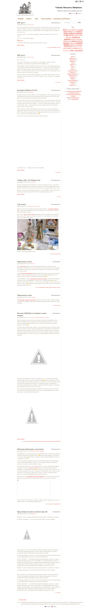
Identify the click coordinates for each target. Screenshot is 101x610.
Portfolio (20, 19)
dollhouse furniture (33, 441)
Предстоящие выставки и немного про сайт (32, 512)
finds (78, 35)
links (59, 503)
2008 (33, 214)
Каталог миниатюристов (27, 273)
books (78, 29)
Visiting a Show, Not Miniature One (28, 180)
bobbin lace (73, 29)
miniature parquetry (68, 46)
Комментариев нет (55, 22)
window (69, 50)
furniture (80, 35)
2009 (30, 214)
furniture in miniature (49, 287)
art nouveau (69, 29)
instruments (73, 39)
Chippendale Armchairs (74, 93)
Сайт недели (21, 204)
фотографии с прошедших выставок (38, 278)
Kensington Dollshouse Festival (27, 90)
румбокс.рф (31, 467)
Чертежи (23, 266)
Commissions (72, 59)
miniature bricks (72, 43)
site (59, 287)
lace (79, 39)
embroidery (71, 35)
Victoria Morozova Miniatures (68, 7)
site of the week (58, 253)
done (27, 441)
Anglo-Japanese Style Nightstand (74, 91)
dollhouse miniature (53, 47)
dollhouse (70, 31)
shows (59, 47)
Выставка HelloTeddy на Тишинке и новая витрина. (31, 314)
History (72, 66)
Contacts (28, 19)
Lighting (72, 69)
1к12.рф (36, 467)
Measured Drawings (72, 70)
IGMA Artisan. (76, 97)
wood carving (79, 50)
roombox (69, 48)
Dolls (72, 62)
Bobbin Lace (72, 58)
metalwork (80, 41)
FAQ (36, 19)
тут (33, 267)
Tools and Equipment (72, 80)
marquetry (74, 41)
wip (71, 50)
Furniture (72, 64)
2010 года (26, 214)
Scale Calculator (46, 19)
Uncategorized (32, 263)
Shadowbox (38, 317)
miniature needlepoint (76, 45)
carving (81, 30)
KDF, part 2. (21, 55)
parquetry (80, 46)
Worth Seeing (31, 24)
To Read (72, 78)
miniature (54, 287)
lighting (65, 41)
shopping (75, 48)
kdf (57, 47)
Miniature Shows (32, 206)
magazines (69, 41)
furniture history (69, 37)
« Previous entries (22, 599)
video (67, 50)
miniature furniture (57, 441)
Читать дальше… (21, 45)
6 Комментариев (56, 313)
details (29, 441)
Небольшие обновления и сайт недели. (30, 449)
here (32, 38)
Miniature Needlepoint (72, 74)
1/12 (49, 47)
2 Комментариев (56, 261)
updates (58, 287)
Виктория (69, 97)
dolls (64, 35)
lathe (81, 39)
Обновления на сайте (24, 261)
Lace (72, 67)
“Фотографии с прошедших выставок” (27, 299)
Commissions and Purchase (61, 19)
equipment (75, 35)
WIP (72, 83)
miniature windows (76, 46)
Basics (38, 451)
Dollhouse (72, 61)
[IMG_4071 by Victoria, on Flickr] (20, 40)
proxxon (64, 48)
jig (75, 39)
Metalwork (72, 72)
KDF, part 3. (21, 22)
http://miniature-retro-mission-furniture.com (35, 476)
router (72, 48)
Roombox (47, 317)
